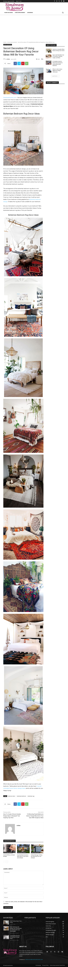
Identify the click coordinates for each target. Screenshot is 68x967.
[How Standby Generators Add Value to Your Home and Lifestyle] (23, 848)
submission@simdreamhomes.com (34, 959)
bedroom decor (11, 796)
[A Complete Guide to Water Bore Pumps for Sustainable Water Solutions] (48, 63)
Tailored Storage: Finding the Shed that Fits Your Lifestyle (36, 856)
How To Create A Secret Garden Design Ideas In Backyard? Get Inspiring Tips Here (12, 815)
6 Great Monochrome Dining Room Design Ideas (15, 937)
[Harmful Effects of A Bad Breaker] (9, 848)
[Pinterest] (23, 63)
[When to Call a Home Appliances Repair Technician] (48, 70)
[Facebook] (54, 1)
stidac (8, 59)
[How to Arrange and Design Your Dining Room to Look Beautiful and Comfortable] (6, 928)
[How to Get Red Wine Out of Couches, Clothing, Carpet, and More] (48, 56)
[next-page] (7, 862)
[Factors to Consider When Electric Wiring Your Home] (48, 51)
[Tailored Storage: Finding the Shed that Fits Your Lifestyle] (37, 848)
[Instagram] (57, 1)
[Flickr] (54, 951)
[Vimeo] (61, 1)
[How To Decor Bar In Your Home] (6, 922)
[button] (63, 13)
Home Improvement (12, 42)
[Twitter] (59, 1)
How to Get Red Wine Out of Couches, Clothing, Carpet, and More (58, 56)
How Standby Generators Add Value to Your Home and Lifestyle (22, 856)
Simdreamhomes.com (9, 97)
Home (4, 42)
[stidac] (4, 59)
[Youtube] (64, 1)
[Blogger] (47, 951)
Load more (54, 76)
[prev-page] (4, 862)
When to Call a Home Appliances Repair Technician (57, 71)
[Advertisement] (34, 27)
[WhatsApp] (26, 63)
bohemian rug (31, 796)
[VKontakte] (62, 951)
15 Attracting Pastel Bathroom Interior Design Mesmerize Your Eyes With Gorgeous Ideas (34, 815)
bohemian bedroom (21, 796)
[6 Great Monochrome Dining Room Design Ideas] (6, 937)
